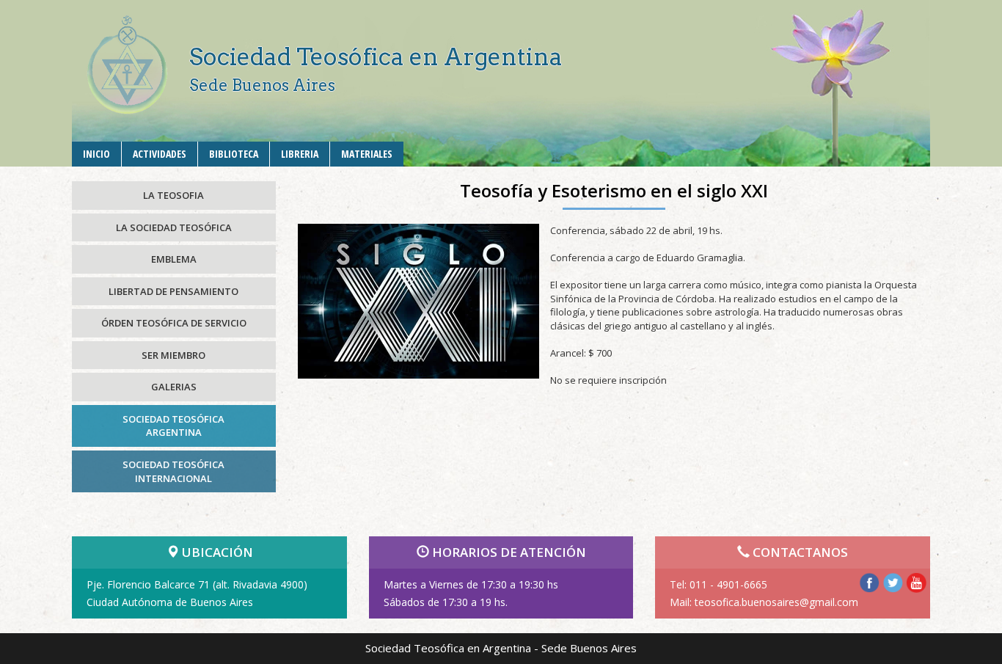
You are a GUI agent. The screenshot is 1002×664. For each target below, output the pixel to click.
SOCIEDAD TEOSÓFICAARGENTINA (173, 425)
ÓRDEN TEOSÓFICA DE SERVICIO (173, 322)
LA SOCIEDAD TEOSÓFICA (174, 227)
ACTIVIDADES (159, 154)
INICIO (96, 154)
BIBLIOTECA (233, 154)
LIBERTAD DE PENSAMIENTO (173, 291)
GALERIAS (174, 386)
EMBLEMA (174, 259)
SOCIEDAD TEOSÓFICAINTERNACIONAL (173, 471)
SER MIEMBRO (173, 355)
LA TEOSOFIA (173, 195)
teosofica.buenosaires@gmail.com (776, 602)
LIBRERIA (299, 154)
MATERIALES (366, 154)
